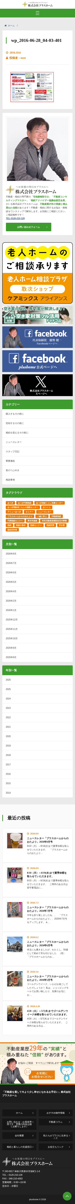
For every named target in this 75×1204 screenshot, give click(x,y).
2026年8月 (11, 553)
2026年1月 (11, 610)
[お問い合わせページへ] (37, 1083)
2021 (8, 727)
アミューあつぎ (14, 512)
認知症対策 (12, 530)
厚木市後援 (32, 521)
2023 (8, 708)
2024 (8, 698)
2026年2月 (11, 600)
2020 (8, 736)
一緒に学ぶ (42, 516)
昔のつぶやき (12, 470)
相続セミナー (36, 525)
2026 (8, 679)
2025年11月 (12, 629)
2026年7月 (11, 563)
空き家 (62, 525)
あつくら (47, 507)
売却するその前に (15, 423)
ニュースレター (14, 442)
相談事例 (10, 479)
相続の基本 (21, 525)
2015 (8, 783)
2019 (8, 745)
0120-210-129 (15, 1175)
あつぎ (10, 503)
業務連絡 (10, 461)
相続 (9, 525)
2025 (8, 689)
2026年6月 (11, 572)
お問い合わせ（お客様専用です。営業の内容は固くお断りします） (19, 1124)
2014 (8, 793)
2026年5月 (11, 582)
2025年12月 (12, 619)
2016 (8, 774)
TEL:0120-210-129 (15, 218)
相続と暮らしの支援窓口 (19, 1147)
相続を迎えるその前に (17, 432)
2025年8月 (11, 657)
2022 (8, 717)
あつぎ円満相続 (24, 503)
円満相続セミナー (15, 521)
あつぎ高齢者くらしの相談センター (23, 507)
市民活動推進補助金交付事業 (54, 521)
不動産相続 (56, 516)
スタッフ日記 (12, 451)
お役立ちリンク (56, 1147)
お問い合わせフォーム (28, 227)
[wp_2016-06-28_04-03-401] (32, 103)
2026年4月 (11, 591)
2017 (8, 764)
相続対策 (50, 525)
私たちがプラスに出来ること (55, 1136)
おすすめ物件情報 (56, 1113)
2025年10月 (12, 638)
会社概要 (19, 1135)
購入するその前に (15, 413)
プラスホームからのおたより (20, 516)
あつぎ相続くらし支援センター (49, 503)
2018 (8, 755)
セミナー (29, 512)
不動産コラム (55, 1122)
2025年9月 (11, 648)
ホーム (11, 25)
